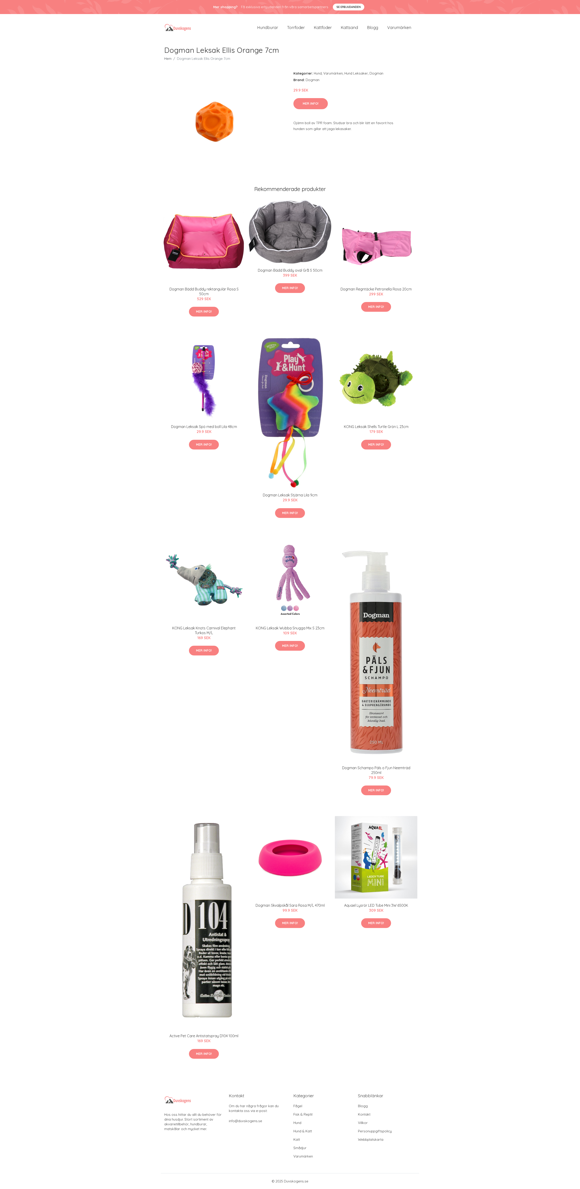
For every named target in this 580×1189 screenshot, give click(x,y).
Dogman (376, 73)
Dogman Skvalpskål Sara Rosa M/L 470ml (290, 905)
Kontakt (364, 1114)
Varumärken (399, 27)
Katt (296, 1139)
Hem (168, 58)
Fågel (297, 1106)
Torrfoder (296, 27)
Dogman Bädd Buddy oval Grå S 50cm (290, 270)
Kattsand (349, 27)
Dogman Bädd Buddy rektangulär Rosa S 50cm (204, 291)
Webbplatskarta (370, 1139)
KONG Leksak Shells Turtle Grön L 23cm (376, 426)
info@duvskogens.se (245, 1121)
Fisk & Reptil (302, 1114)
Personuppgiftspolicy (375, 1131)
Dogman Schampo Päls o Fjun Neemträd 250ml (376, 770)
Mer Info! (311, 104)
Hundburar (267, 27)
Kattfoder (323, 27)
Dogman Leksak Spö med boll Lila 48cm (204, 426)
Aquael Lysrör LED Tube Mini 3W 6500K (376, 905)
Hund (318, 73)
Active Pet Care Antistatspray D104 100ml (203, 1036)
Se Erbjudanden (348, 7)
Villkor (363, 1123)
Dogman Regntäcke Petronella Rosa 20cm (376, 289)
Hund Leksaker (356, 73)
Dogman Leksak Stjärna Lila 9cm (290, 495)
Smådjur (300, 1148)
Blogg (372, 27)
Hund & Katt (302, 1131)
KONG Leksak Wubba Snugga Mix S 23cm (290, 628)
